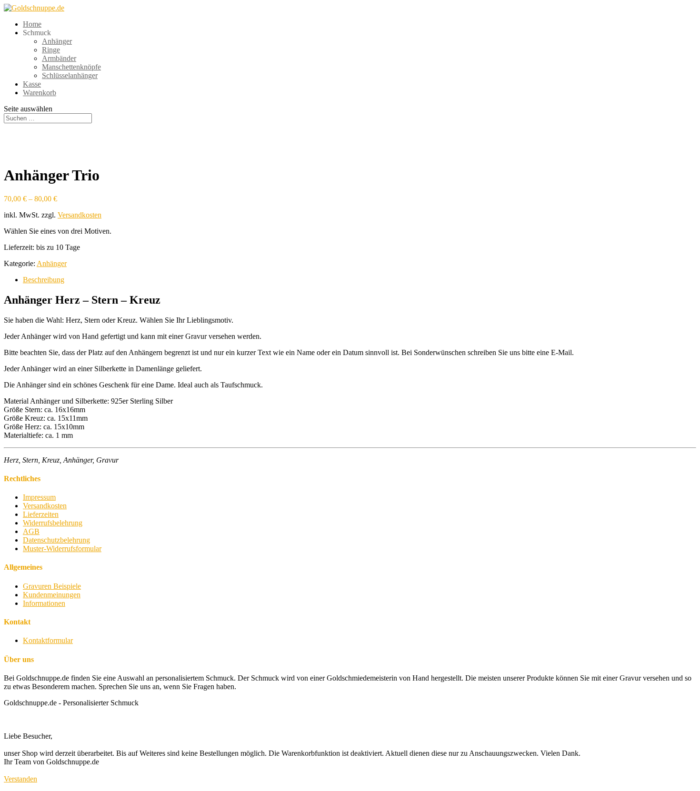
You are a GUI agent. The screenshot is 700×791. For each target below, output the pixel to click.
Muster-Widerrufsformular (62, 548)
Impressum (39, 497)
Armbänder (59, 58)
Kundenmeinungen (51, 595)
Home (32, 24)
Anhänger (57, 41)
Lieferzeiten (41, 514)
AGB (31, 531)
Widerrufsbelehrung (52, 523)
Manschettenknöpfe (71, 67)
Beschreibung (43, 280)
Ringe (51, 50)
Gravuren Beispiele (52, 586)
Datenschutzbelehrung (56, 540)
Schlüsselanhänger (70, 75)
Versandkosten (79, 215)
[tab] (359, 280)
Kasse (32, 84)
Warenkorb (39, 93)
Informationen (44, 603)
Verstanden (20, 779)
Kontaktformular (48, 640)
